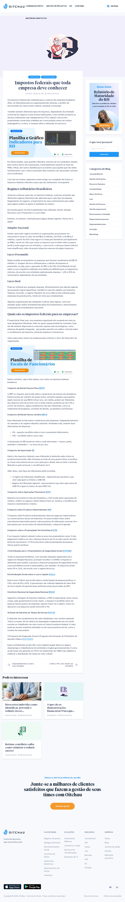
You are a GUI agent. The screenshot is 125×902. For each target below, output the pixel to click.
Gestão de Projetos (56, 6)
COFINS (67, 551)
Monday (88, 855)
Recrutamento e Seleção (99, 214)
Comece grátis (62, 806)
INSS (52, 592)
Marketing (93, 234)
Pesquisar (104, 154)
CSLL (52, 574)
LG (86, 864)
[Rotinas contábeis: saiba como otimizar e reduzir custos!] (21, 731)
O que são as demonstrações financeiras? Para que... (60, 707)
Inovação (93, 229)
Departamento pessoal (99, 219)
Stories (108, 851)
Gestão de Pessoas (97, 204)
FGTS (51, 613)
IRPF (42, 388)
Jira (86, 851)
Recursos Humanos (97, 184)
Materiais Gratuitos (36, 18)
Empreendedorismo (48, 77)
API (86, 843)
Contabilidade (34, 77)
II (32, 450)
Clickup (88, 868)
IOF (48, 492)
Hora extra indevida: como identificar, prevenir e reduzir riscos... (21, 707)
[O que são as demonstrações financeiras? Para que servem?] (63, 691)
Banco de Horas (95, 194)
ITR (54, 530)
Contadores (90, 839)
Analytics (48, 875)
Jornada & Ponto (34, 6)
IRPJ (44, 415)
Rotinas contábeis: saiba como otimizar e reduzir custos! (20, 747)
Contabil (79, 6)
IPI (49, 510)
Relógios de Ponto (52, 843)
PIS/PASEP (27, 639)
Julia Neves (28, 93)
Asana (87, 847)
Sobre (107, 839)
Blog (107, 843)
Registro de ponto (52, 839)
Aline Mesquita (52, 715)
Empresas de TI (71, 857)
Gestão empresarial (97, 209)
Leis (91, 199)
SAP (86, 859)
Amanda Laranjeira (11, 715)
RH (71, 6)
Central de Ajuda (112, 847)
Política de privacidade (112, 896)
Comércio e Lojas (72, 846)
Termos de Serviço (91, 896)
